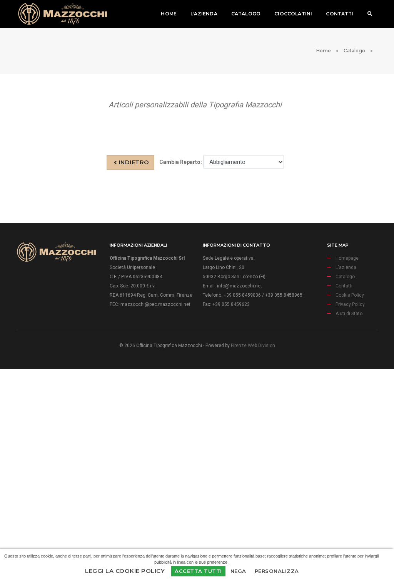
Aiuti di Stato (349, 313)
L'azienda (203, 14)
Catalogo (245, 14)
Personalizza (277, 571)
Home (169, 14)
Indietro (133, 162)
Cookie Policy (350, 295)
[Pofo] (62, 14)
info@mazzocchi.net (239, 286)
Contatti (339, 14)
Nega (238, 571)
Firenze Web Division (253, 345)
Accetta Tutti (198, 571)
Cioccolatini (293, 14)
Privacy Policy (350, 304)
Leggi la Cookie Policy (125, 570)
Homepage (347, 258)
